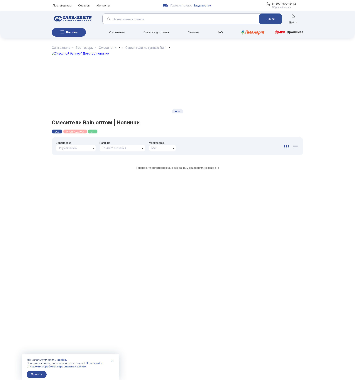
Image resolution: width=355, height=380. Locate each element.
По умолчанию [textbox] (67, 148)
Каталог (72, 32)
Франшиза (294, 32)
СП (92, 131)
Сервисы (84, 5)
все (57, 131)
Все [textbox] (153, 148)
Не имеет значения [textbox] (114, 148)
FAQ (220, 32)
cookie (61, 360)
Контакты (103, 5)
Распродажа (75, 131)
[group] (177, 82)
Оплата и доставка (156, 32)
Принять (36, 374)
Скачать (193, 32)
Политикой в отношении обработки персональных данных (64, 364)
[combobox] (76, 148)
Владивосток (202, 5)
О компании (117, 32)
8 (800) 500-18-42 (284, 3)
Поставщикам (62, 5)
